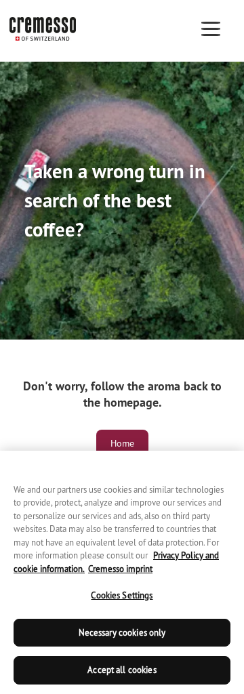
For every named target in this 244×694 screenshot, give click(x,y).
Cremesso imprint (120, 569)
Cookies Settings (121, 595)
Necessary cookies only (122, 632)
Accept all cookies (121, 670)
